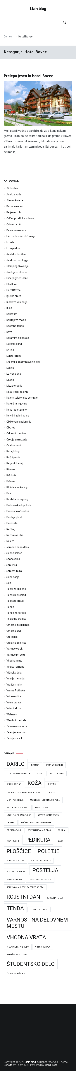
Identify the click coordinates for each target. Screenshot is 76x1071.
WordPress (51, 1064)
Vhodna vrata (14, 660)
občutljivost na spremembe (36, 823)
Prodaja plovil (14, 517)
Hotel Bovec (13, 290)
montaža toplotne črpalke (45, 800)
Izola (9, 308)
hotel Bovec (57, 773)
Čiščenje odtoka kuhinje (20, 218)
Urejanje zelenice (16, 642)
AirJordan (12, 188)
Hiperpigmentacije (17, 278)
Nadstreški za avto (17, 391)
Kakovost (11, 313)
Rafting (10, 529)
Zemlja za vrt (14, 738)
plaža (60, 841)
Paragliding (13, 451)
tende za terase (39, 909)
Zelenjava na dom (16, 732)
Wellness (11, 714)
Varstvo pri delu (15, 654)
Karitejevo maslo (16, 319)
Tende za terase (16, 612)
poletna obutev (15, 861)
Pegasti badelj (14, 463)
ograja (61, 830)
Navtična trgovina (16, 403)
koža (35, 783)
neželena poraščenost (19, 815)
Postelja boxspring (17, 499)
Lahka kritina (13, 355)
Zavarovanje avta (16, 726)
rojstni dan (23, 897)
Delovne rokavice (16, 230)
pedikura (37, 840)
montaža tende (15, 800)
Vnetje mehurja (15, 678)
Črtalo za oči (13, 224)
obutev (11, 823)
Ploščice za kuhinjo (17, 487)
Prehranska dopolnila (18, 505)
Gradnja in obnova (16, 272)
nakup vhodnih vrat (18, 807)
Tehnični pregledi (16, 594)
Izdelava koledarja (16, 302)
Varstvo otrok (14, 648)
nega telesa (41, 807)
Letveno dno (13, 373)
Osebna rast (13, 445)
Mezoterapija (14, 385)
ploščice (19, 851)
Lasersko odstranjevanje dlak (23, 361)
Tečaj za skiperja (16, 588)
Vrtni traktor (13, 708)
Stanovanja (13, 558)
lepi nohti (52, 792)
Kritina (10, 349)
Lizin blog (38, 9)
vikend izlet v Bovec (18, 947)
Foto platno (13, 248)
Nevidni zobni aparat (18, 415)
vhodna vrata (26, 937)
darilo (16, 764)
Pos (8, 493)
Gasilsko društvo (16, 254)
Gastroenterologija (17, 260)
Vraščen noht (14, 684)
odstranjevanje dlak (39, 830)
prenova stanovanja (40, 880)
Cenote (8, 1064)
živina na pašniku (16, 973)
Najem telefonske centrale (22, 397)
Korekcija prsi (14, 343)
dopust (35, 765)
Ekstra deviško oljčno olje (20, 236)
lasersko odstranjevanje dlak (23, 792)
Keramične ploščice (17, 337)
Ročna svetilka (14, 535)
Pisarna (10, 469)
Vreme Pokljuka (15, 690)
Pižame (10, 481)
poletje (48, 851)
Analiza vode (13, 194)
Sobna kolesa (14, 553)
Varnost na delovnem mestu (37, 923)
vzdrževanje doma (17, 954)
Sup (8, 582)
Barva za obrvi (14, 206)
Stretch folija (14, 570)
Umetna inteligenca (18, 624)
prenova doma (14, 880)
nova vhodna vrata (48, 815)
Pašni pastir (13, 457)
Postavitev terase (16, 871)
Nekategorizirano (16, 409)
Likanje (10, 379)
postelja (45, 870)
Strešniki (11, 565)
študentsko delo (31, 964)
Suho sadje (12, 577)
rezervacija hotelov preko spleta (25, 887)
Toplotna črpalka (16, 618)
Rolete (10, 541)
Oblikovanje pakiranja (18, 421)
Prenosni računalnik (17, 511)
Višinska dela (14, 672)
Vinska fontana (15, 666)
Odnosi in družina (16, 433)
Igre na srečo (13, 296)
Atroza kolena (14, 200)
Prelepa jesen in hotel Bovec (28, 76)
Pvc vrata (12, 523)
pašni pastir (13, 841)
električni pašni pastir (18, 773)
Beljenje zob (13, 212)
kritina (52, 784)
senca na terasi (55, 898)
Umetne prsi (13, 630)
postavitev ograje (41, 861)
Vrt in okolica (13, 696)
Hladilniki (11, 284)
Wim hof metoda (16, 720)
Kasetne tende (15, 325)
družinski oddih (54, 765)
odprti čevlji (14, 830)
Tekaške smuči (15, 600)
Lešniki (10, 367)
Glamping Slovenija (17, 266)
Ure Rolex (12, 636)
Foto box (11, 242)
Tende (10, 606)
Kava (9, 331)
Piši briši (11, 475)
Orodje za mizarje (16, 439)
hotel (40, 773)
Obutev (10, 427)
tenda (15, 908)
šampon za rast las (17, 547)
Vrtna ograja (13, 702)
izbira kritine (14, 784)
